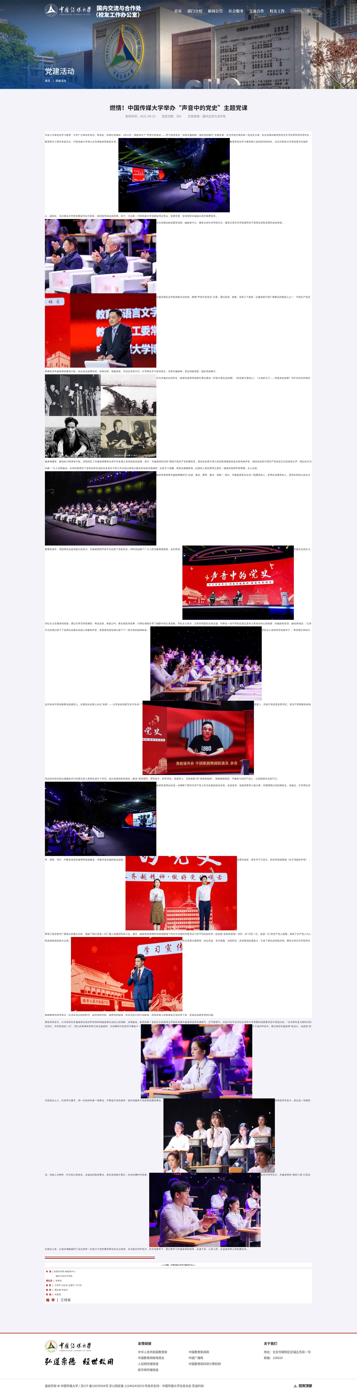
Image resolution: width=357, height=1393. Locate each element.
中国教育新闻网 (199, 1352)
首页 (178, 11)
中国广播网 (196, 1357)
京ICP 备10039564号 (94, 1385)
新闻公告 (215, 11)
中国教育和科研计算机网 (205, 1363)
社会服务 (235, 11)
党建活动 (61, 80)
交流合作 (256, 11)
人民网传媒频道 (148, 1363)
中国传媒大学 (69, 1385)
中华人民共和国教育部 (152, 1352)
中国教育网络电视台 (151, 1357)
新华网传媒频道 (148, 1369)
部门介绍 (194, 11)
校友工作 (277, 11)
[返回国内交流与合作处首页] (94, 11)
